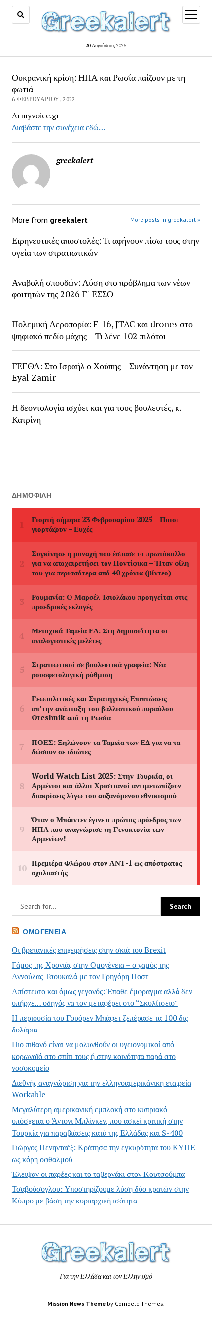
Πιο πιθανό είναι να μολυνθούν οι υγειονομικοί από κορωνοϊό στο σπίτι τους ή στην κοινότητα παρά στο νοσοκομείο (94, 1056)
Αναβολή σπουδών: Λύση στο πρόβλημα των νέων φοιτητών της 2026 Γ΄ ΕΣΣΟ (101, 288)
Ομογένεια (44, 931)
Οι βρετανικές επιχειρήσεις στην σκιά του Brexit (89, 950)
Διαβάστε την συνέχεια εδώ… (59, 127)
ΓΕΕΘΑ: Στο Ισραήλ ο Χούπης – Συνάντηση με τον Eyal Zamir (102, 371)
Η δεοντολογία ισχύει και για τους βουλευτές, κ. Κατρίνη (96, 413)
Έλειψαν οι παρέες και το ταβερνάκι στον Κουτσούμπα (98, 1174)
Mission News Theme (76, 1303)
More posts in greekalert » (165, 219)
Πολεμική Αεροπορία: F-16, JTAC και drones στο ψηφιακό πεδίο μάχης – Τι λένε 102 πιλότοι (102, 330)
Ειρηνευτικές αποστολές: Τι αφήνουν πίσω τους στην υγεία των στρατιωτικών (105, 246)
